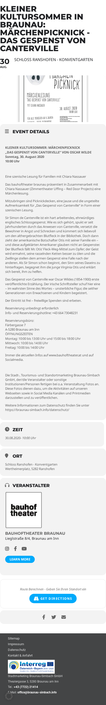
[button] (9, 696)
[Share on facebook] (43, 617)
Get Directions (56, 598)
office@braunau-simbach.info (37, 692)
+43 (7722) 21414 (26, 687)
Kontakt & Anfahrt (20, 655)
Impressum (16, 644)
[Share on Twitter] (53, 617)
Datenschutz (17, 650)
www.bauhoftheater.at (65, 355)
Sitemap (13, 638)
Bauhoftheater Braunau (35, 533)
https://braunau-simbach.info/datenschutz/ (37, 409)
